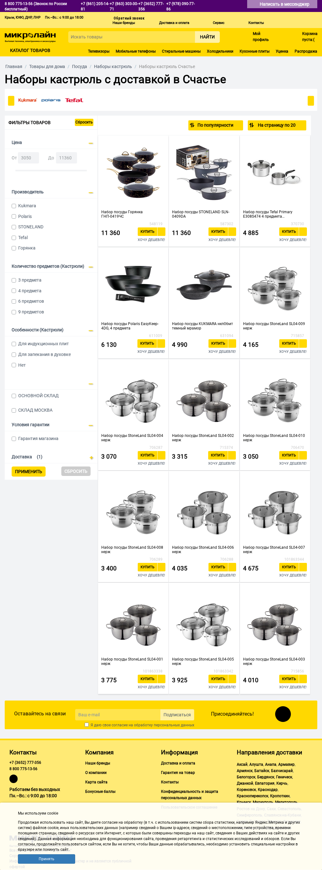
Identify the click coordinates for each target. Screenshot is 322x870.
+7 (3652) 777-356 (25, 762)
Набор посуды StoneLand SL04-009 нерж (274, 326)
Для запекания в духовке (44, 354)
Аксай (242, 764)
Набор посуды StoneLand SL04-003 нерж (274, 661)
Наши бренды (124, 23)
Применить (28, 471)
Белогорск (246, 777)
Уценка (282, 51)
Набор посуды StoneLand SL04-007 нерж (274, 549)
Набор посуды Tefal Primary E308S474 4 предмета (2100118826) (267, 214)
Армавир (286, 764)
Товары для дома (47, 66)
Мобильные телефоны (136, 51)
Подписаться (177, 714)
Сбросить (84, 122)
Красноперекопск (252, 796)
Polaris (25, 216)
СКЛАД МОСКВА (35, 410)
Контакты (256, 23)
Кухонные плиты (254, 51)
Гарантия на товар (178, 772)
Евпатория (265, 783)
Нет (22, 365)
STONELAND (30, 226)
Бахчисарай (282, 771)
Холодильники (220, 51)
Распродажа (306, 51)
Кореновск (246, 789)
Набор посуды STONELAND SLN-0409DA (200, 214)
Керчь (281, 783)
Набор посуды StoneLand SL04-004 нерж (132, 437)
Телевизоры (98, 51)
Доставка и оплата (174, 23)
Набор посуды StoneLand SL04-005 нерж (203, 661)
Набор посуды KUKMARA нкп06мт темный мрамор (202, 326)
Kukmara (27, 205)
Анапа (270, 764)
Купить (147, 232)
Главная (13, 66)
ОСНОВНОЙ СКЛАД (38, 395)
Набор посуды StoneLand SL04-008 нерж (132, 549)
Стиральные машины (181, 51)
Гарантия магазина (38, 438)
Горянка (27, 247)
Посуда (79, 66)
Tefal (23, 237)
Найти (207, 36)
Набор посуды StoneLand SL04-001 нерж (132, 661)
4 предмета (30, 290)
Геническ (284, 777)
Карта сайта (96, 782)
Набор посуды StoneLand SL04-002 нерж (203, 437)
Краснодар (268, 789)
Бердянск (265, 777)
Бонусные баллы (100, 791)
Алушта (256, 764)
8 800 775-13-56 (23, 769)
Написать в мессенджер (285, 4)
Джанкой (245, 783)
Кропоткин (280, 796)
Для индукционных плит (43, 343)
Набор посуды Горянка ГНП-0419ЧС (122, 214)
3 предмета (30, 280)
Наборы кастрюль (113, 66)
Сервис (219, 23)
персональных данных (174, 725)
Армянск (245, 771)
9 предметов (31, 311)
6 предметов (31, 301)
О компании (96, 772)
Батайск (261, 771)
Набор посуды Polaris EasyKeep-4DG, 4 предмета (129, 326)
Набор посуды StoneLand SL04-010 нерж (274, 437)
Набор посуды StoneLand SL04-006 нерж (203, 549)
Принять (46, 859)
